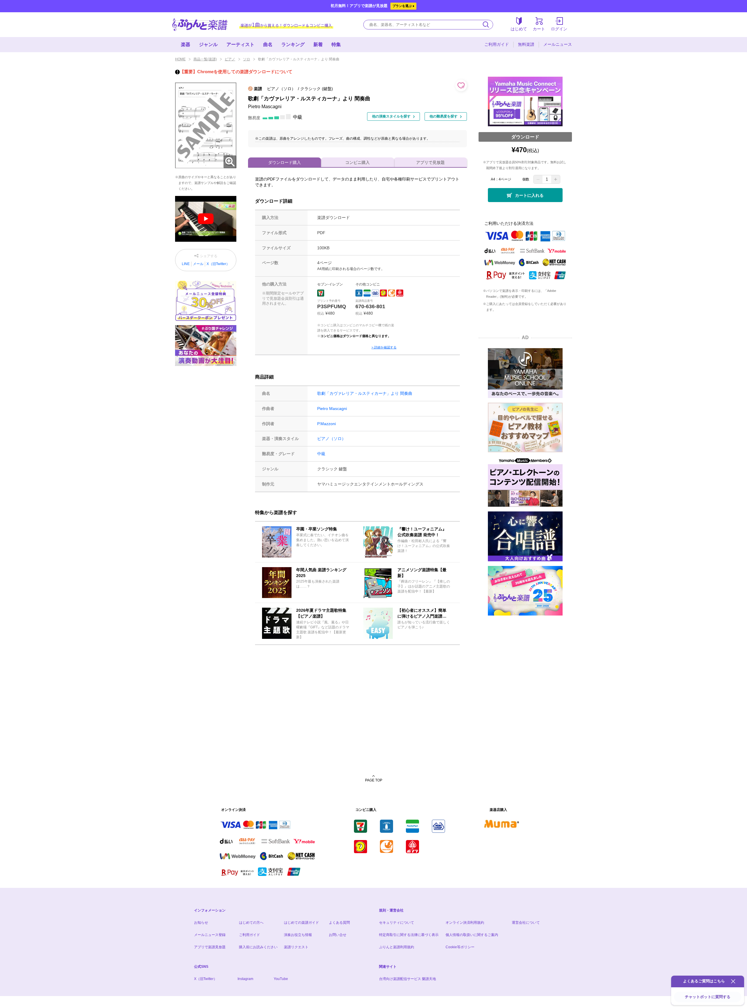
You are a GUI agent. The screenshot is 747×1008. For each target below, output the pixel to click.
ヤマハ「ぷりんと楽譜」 (200, 24)
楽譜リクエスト (296, 947)
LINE (186, 264)
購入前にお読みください (258, 947)
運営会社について (526, 923)
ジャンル (208, 44)
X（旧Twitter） (218, 264)
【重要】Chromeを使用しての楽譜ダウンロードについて (236, 71)
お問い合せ (337, 935)
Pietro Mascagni (332, 408)
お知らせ (201, 923)
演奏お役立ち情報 (298, 935)
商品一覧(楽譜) (205, 59)
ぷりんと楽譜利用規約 (396, 947)
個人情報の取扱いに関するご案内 (472, 935)
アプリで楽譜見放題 (210, 947)
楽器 (185, 44)
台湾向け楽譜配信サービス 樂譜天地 (407, 979)
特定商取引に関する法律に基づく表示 (409, 935)
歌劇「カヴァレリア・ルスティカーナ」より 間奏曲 (364, 393)
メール (198, 264)
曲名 (268, 44)
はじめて (519, 29)
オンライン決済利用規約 (465, 923)
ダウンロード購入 (284, 162)
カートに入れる (529, 195)
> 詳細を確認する (384, 347)
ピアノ (230, 59)
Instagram (245, 979)
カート (539, 29)
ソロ (246, 59)
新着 (318, 44)
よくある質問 (339, 923)
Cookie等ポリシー (460, 947)
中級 (321, 453)
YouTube (281, 979)
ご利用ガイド (496, 44)
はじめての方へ (251, 923)
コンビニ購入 (357, 162)
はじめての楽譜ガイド (301, 923)
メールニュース (557, 44)
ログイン (559, 29)
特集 (336, 44)
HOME (180, 59)
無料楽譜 (526, 44)
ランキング (293, 44)
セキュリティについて (396, 923)
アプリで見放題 (430, 162)
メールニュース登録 (210, 935)
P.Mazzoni (326, 423)
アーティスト (240, 44)
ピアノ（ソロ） (331, 438)
